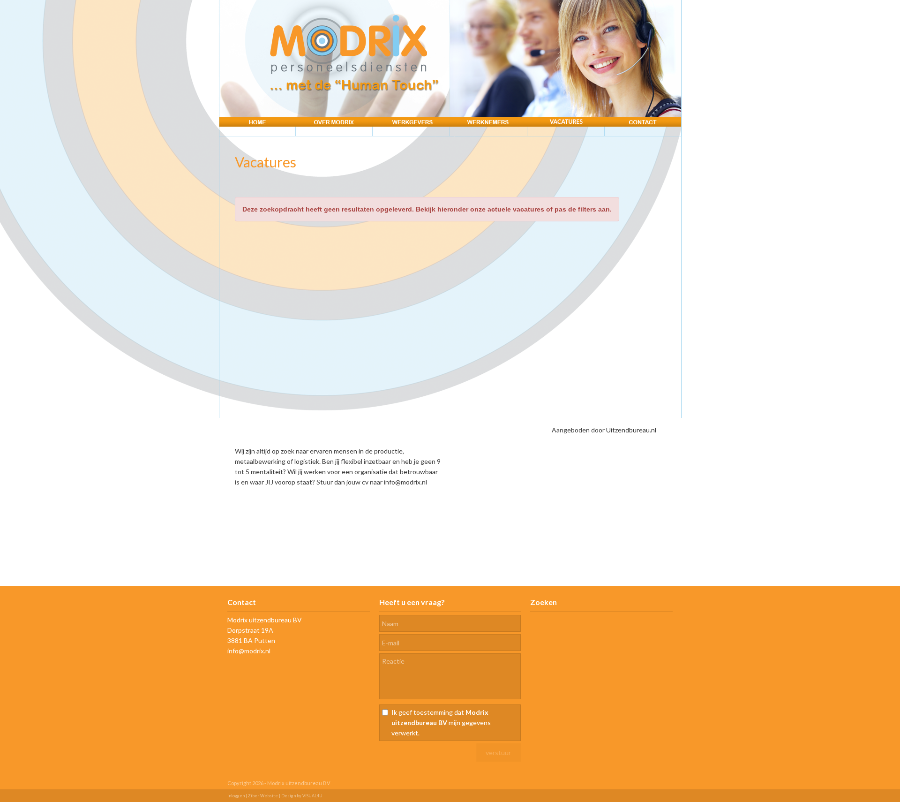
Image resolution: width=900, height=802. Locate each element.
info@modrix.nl (248, 651)
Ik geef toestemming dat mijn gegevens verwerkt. (441, 722)
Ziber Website (263, 795)
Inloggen (236, 795)
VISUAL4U (312, 795)
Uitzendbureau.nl (631, 430)
